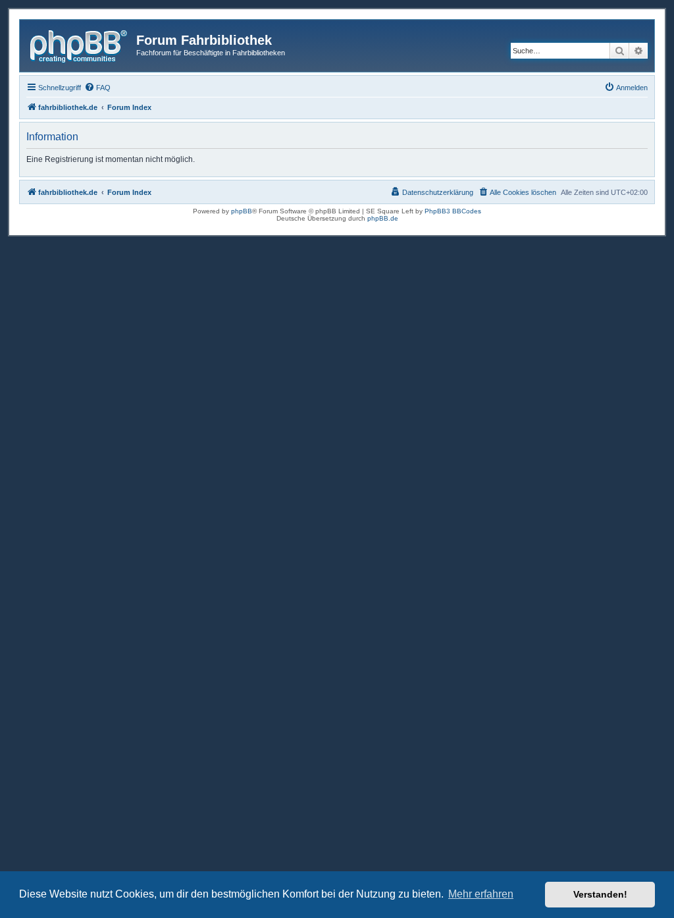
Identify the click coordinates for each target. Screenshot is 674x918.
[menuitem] (97, 87)
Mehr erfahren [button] (480, 894)
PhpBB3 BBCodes (453, 211)
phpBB (241, 211)
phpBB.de (382, 218)
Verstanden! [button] (600, 894)
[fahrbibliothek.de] (79, 44)
